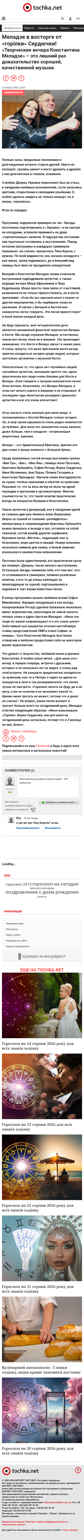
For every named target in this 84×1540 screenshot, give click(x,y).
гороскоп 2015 (19, 884)
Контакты (12, 929)
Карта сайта (13, 934)
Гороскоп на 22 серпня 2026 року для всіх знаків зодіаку (38, 1208)
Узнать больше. (70, 1530)
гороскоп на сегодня (55, 884)
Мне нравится (53, 828)
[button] (70, 18)
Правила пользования (13, 1522)
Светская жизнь (47, 28)
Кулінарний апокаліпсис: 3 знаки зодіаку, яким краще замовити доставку (41, 1370)
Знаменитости (12, 28)
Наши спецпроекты (17, 946)
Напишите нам (14, 923)
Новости (29, 28)
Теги (7, 875)
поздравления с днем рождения (42, 892)
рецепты (42, 896)
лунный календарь (42, 888)
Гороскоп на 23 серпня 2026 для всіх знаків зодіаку (37, 1127)
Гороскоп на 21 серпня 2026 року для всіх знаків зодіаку (38, 1289)
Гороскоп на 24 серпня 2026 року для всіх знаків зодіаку (38, 1046)
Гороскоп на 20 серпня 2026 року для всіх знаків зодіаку (38, 1451)
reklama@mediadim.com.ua (57, 1502)
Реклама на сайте (16, 940)
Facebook (43, 746)
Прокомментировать (28, 828)
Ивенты (65, 28)
